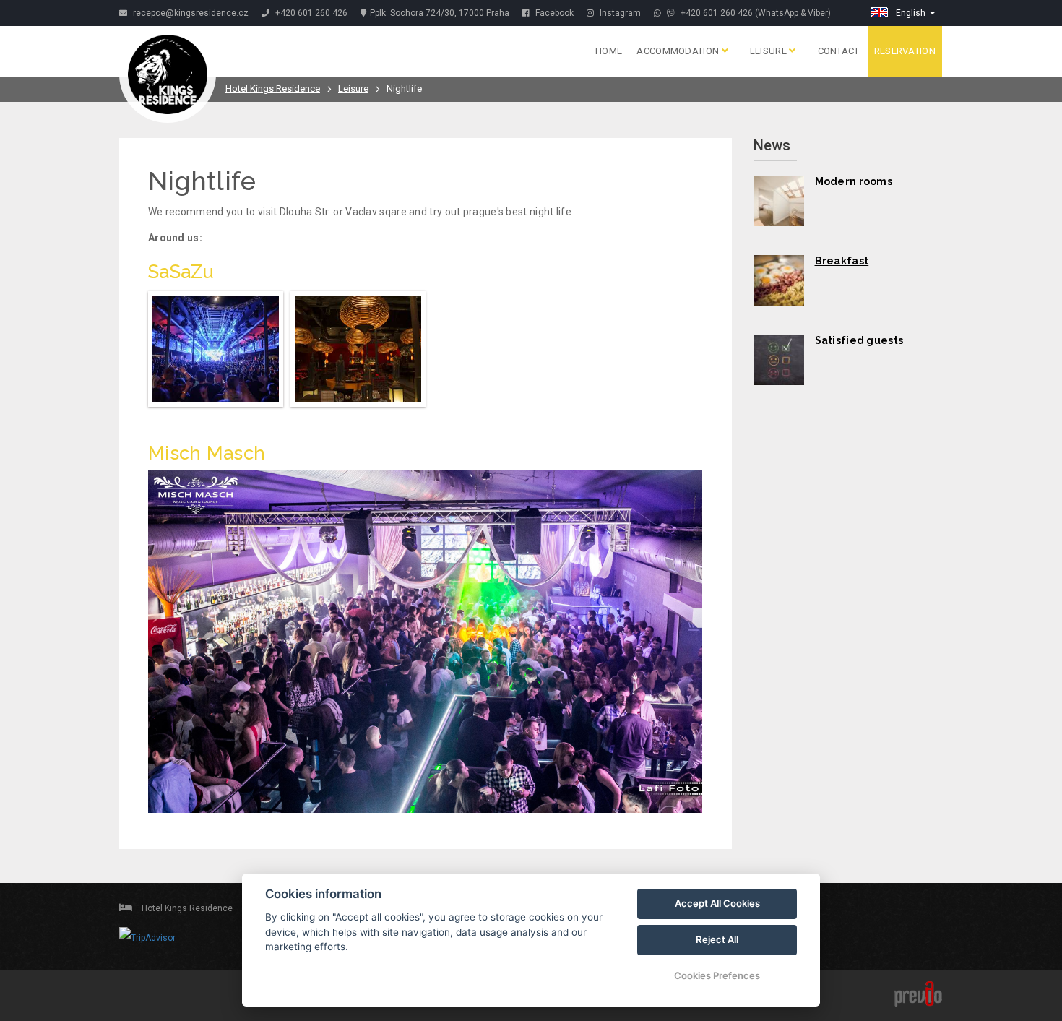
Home (608, 51)
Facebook (553, 13)
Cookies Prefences (717, 975)
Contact (839, 51)
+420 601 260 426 (311, 13)
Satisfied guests (859, 340)
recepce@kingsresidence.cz (190, 13)
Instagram (619, 13)
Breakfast (842, 261)
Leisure (769, 51)
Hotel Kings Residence (272, 88)
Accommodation (678, 51)
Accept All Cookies (717, 903)
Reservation (905, 51)
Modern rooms (854, 181)
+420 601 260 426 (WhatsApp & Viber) (754, 13)
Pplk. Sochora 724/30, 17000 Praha (439, 13)
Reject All (717, 939)
